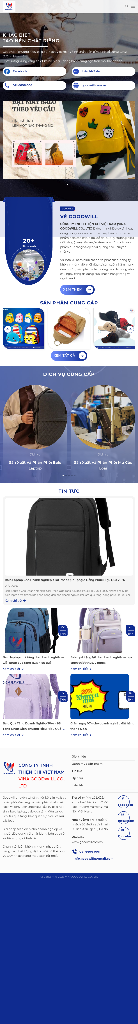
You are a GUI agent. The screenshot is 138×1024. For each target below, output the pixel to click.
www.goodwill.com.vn (87, 842)
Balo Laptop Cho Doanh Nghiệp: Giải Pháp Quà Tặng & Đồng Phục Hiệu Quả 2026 (65, 580)
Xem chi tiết (14, 600)
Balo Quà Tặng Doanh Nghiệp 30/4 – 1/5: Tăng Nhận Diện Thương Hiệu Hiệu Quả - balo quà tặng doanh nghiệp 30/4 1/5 (33, 729)
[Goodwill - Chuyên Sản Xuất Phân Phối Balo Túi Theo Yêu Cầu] (21, 6)
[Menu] (133, 6)
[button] (67, 184)
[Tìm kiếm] (126, 6)
